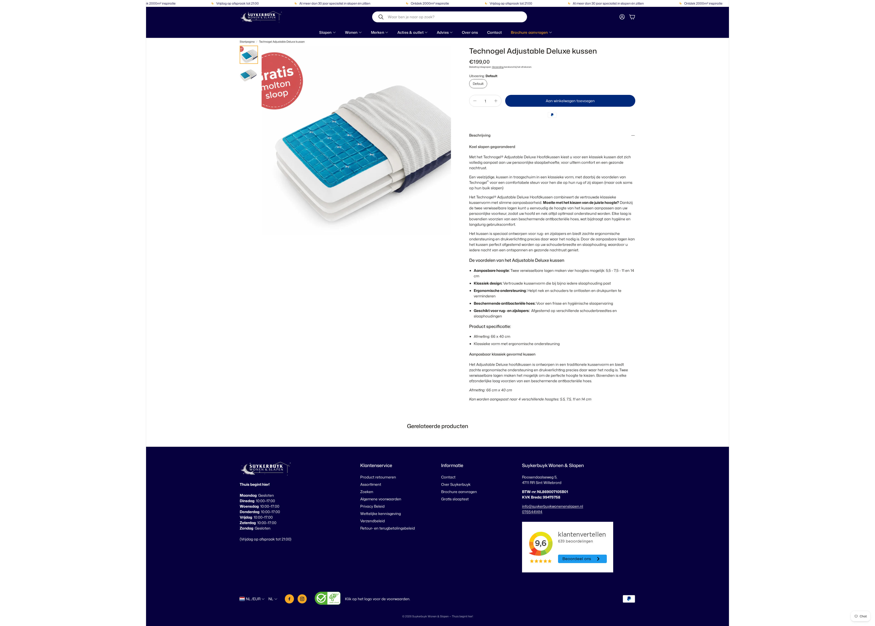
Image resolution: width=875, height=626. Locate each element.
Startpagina (247, 42)
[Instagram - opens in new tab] (302, 598)
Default (478, 83)
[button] (449, 17)
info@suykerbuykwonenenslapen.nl (552, 506)
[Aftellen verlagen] (475, 101)
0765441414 (532, 511)
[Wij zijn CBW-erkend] (327, 599)
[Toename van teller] (496, 101)
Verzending (498, 66)
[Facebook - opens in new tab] (289, 598)
